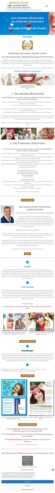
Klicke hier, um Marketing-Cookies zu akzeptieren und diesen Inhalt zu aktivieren (27, 461)
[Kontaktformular (31, 371)
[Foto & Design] (27, 282)
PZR (19, 306)
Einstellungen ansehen (27, 489)
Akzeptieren (27, 481)
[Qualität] (27, 262)
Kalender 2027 (33, 467)
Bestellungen (27, 350)
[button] (53, 469)
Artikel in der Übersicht (42, 306)
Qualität (27, 266)
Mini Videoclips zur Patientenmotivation (17, 453)
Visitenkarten (29, 444)
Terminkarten (11, 434)
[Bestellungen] (27, 346)
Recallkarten (16, 429)
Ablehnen (27, 485)
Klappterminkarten (15, 440)
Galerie (31, 191)
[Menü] (46, 6)
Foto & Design (27, 287)
